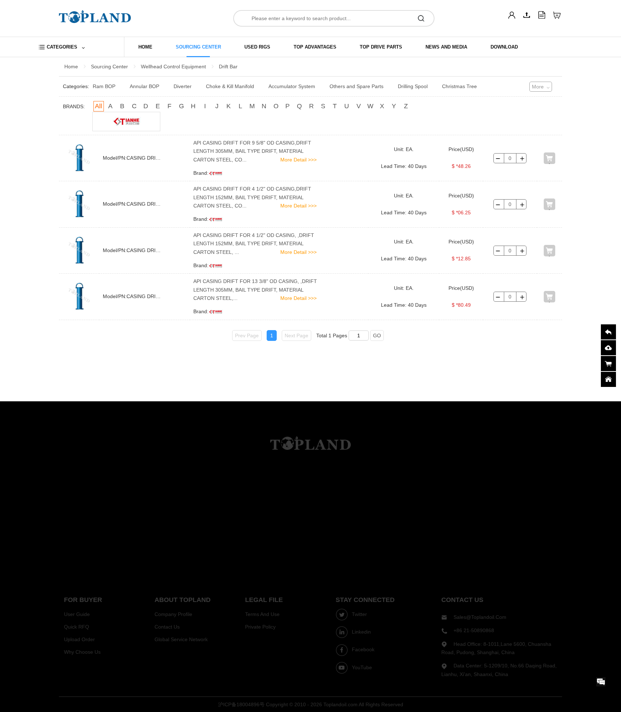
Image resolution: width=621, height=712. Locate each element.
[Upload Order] (542, 15)
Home (71, 66)
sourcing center (198, 47)
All (98, 106)
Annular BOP (144, 86)
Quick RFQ (76, 627)
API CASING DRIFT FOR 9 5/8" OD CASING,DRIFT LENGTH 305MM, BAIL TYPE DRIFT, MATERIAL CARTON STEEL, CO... (252, 151)
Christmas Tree (459, 86)
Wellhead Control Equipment (173, 66)
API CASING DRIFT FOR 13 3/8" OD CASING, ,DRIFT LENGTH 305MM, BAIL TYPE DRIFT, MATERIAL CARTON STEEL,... (255, 289)
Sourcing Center (109, 66)
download (504, 47)
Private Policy (260, 627)
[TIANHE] (126, 121)
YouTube (361, 667)
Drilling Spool (413, 86)
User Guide (77, 614)
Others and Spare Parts (356, 86)
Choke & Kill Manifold (230, 86)
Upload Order (79, 639)
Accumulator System (291, 86)
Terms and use (262, 614)
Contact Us (167, 627)
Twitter (358, 614)
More (538, 87)
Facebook (362, 649)
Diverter (183, 86)
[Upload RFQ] (527, 15)
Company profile (173, 614)
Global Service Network (181, 639)
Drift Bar (228, 66)
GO (377, 335)
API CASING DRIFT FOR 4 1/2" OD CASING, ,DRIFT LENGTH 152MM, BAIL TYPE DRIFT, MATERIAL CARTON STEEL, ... (253, 243)
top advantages (315, 47)
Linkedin (360, 632)
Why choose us (82, 652)
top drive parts (381, 47)
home (145, 47)
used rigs (257, 47)
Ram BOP (104, 86)
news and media (446, 47)
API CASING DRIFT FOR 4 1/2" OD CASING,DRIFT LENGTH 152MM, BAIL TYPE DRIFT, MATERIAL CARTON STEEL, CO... (252, 197)
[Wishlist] (557, 15)
